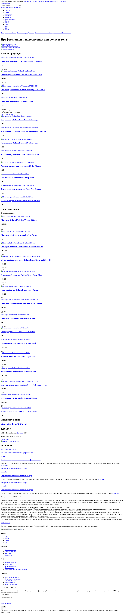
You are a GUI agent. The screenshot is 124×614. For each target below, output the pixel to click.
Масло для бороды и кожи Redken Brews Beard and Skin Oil (26, 260)
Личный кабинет (10, 562)
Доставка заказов (10, 566)
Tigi (6, 28)
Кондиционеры (10, 19)
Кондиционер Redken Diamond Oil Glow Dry (19, 143)
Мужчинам (8, 14)
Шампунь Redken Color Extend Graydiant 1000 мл (22, 247)
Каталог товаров (22, 33)
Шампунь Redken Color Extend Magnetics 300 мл (21, 61)
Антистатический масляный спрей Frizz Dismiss (21, 166)
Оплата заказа (9, 568)
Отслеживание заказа (51, 1)
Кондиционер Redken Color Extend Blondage (19, 120)
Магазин (7, 12)
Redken (7, 26)
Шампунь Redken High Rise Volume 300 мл (19, 220)
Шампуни (8, 17)
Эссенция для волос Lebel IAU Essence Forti (19, 411)
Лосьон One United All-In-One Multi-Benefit (18, 343)
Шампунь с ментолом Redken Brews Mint (18, 318)
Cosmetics (5, 3)
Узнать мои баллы (7, 114)
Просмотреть (5, 439)
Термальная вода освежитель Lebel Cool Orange (21, 189)
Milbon (7, 29)
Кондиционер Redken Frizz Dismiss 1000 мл (19, 398)
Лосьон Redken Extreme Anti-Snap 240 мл (18, 178)
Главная (7, 10)
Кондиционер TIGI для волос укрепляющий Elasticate (23, 131)
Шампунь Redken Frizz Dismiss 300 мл (17, 101)
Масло (7, 22)
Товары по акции (10, 551)
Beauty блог (62, 1)
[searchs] (20, 5)
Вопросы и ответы (11, 584)
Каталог (34, 1)
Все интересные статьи (8, 449)
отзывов (20, 433)
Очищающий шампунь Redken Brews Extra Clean (21, 75)
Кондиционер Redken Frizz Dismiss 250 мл (18, 372)
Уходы (7, 21)
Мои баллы (27, 1)
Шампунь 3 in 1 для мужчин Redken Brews (19, 235)
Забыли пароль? (6, 603)
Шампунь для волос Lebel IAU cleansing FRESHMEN (23, 90)
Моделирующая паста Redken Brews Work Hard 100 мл (24, 385)
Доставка (40, 1)
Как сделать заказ (55, 33)
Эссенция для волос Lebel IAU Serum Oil (18, 332)
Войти (3, 606)
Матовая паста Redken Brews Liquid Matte (18, 356)
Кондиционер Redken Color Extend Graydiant (20, 154)
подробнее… (5, 465)
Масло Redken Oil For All (14, 424)
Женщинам (8, 15)
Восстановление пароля (12, 579)
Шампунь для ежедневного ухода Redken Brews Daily (23, 303)
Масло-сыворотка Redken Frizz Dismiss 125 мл (20, 201)
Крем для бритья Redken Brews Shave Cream (19, 290)
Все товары (8, 553)
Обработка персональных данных (16, 569)
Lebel (6, 24)
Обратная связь (66, 33)
